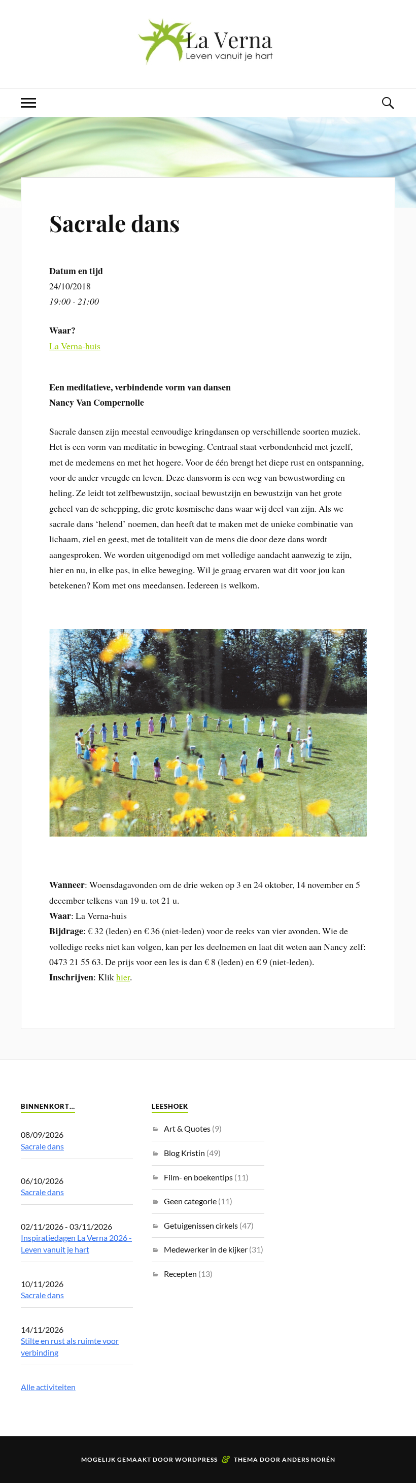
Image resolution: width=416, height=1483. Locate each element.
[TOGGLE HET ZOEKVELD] (387, 103)
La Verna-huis (74, 346)
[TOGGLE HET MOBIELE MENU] (28, 103)
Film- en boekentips (198, 1177)
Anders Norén (308, 1459)
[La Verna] (208, 58)
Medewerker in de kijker (206, 1249)
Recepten (180, 1273)
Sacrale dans (114, 223)
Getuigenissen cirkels (201, 1225)
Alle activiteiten (48, 1387)
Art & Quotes (187, 1128)
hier (123, 977)
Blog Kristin (184, 1153)
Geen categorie (190, 1201)
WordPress (196, 1459)
